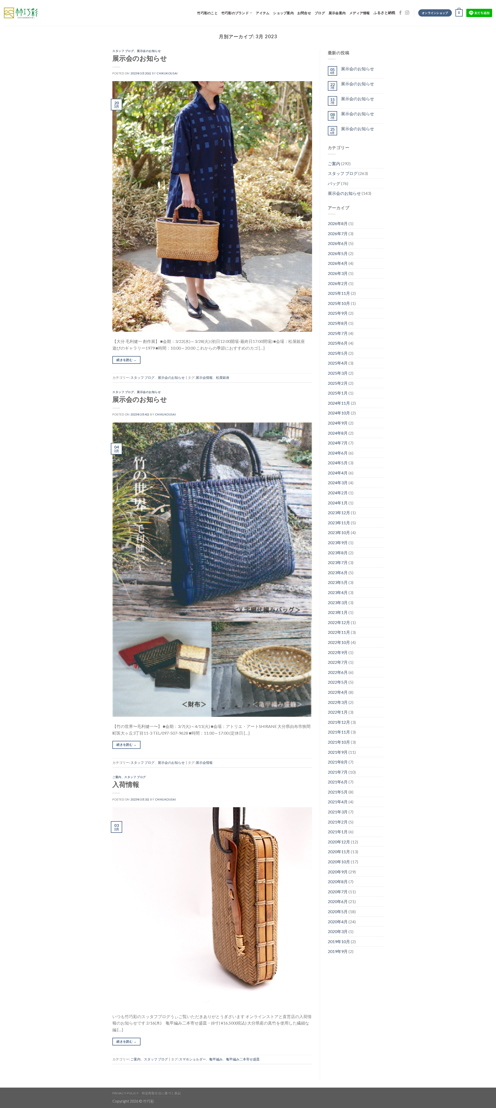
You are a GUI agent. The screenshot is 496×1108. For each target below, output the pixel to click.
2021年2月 (338, 821)
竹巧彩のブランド (235, 13)
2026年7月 (338, 233)
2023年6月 (338, 572)
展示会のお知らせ (149, 50)
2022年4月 (338, 692)
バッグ (334, 183)
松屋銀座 (222, 377)
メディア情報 (359, 13)
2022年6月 (338, 672)
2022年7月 (338, 662)
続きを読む (126, 360)
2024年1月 (338, 502)
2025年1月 (338, 392)
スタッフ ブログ (123, 50)
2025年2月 (338, 383)
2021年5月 (338, 791)
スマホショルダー (192, 1059)
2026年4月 (338, 263)
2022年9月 (338, 652)
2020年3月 (338, 931)
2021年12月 (339, 722)
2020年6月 (338, 901)
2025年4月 (338, 362)
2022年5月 (338, 682)
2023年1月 (338, 612)
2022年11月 (339, 632)
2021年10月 (339, 742)
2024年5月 (338, 462)
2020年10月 (339, 861)
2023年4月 (338, 592)
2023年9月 (338, 542)
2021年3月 (338, 811)
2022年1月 (338, 712)
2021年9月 (338, 752)
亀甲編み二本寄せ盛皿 (243, 1059)
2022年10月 (339, 642)
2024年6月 (338, 452)
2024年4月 (338, 472)
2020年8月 (338, 881)
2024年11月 (339, 403)
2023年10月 (339, 532)
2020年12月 (339, 841)
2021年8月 (338, 761)
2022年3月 (338, 702)
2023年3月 (338, 602)
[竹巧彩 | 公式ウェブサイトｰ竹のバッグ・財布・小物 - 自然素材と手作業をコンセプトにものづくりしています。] (20, 12)
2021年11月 (339, 731)
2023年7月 (338, 562)
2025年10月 (339, 303)
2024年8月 (338, 432)
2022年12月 (339, 622)
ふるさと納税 (384, 13)
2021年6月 (338, 781)
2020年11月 (339, 851)
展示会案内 (337, 13)
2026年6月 (338, 243)
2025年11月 (339, 293)
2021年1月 (338, 831)
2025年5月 (338, 353)
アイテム (262, 13)
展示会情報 (204, 377)
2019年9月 (338, 951)
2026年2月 (338, 283)
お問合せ (304, 13)
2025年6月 (338, 343)
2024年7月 (338, 442)
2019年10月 (339, 941)
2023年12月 (339, 512)
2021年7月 (338, 772)
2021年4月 (338, 801)
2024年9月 (338, 422)
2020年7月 (338, 891)
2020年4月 (338, 921)
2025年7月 (338, 333)
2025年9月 (338, 313)
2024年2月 (338, 492)
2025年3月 (338, 373)
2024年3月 (338, 482)
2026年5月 (338, 253)
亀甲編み (216, 1059)
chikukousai (167, 73)
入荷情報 (125, 784)
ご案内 (116, 777)
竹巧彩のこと (207, 13)
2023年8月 (338, 552)
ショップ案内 (283, 13)
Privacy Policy (125, 1093)
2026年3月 (338, 273)
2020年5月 (338, 911)
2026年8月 (338, 223)
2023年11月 (339, 522)
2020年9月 (338, 871)
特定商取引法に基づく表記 (161, 1093)
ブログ (320, 13)
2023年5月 (338, 582)
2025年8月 (338, 323)
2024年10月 (339, 412)
